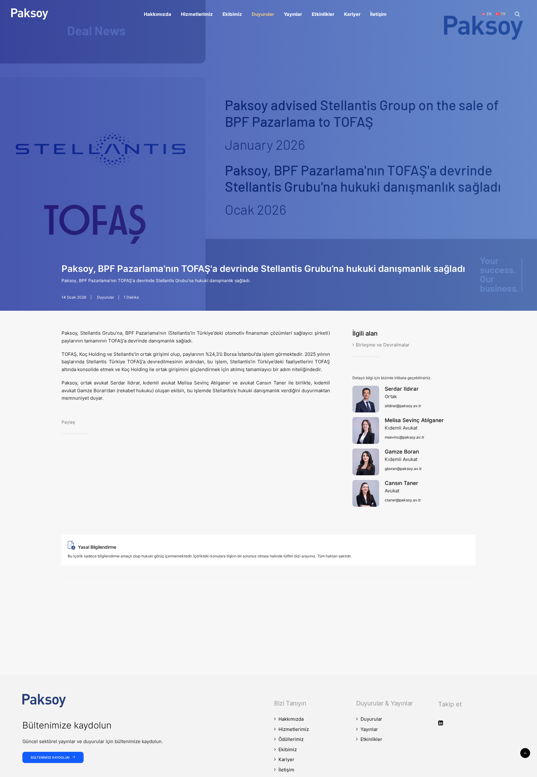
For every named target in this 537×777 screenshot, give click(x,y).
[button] (520, 14)
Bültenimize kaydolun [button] (50, 757)
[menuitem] (158, 14)
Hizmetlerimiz (197, 14)
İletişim (378, 14)
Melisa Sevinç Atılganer (414, 420)
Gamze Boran (402, 452)
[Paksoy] (29, 14)
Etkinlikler (323, 14)
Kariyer (352, 14)
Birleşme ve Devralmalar (383, 345)
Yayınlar (293, 14)
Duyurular (263, 14)
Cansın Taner (401, 483)
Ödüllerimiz (291, 739)
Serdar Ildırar (402, 389)
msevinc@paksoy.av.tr (404, 437)
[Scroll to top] (525, 753)
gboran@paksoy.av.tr (403, 468)
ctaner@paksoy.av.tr (403, 500)
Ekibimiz (232, 14)
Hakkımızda (157, 14)
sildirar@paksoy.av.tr (403, 405)
